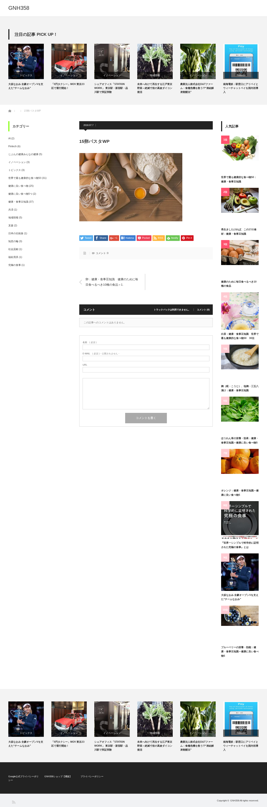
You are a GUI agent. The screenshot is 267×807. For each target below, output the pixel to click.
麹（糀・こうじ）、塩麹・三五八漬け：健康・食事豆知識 (240, 388)
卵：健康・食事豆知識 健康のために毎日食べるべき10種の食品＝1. (112, 282)
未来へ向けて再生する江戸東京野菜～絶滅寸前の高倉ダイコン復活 (154, 88)
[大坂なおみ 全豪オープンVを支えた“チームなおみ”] (240, 572)
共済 (10, 209)
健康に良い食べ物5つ (20, 193)
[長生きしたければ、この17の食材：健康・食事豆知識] (240, 206)
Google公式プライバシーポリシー (23, 778)
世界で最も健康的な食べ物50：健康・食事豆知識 (239, 179)
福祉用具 (13, 257)
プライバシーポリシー (92, 776)
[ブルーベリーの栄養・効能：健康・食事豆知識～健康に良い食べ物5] (240, 624)
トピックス (26, 75)
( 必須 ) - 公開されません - (101, 353)
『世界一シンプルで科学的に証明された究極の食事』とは (240, 544)
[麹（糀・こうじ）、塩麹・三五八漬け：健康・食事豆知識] (240, 363)
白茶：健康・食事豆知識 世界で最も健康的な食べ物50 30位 (240, 336)
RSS (13, 802)
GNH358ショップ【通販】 (58, 776)
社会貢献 (13, 249)
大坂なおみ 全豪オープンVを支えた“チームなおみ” (25, 86)
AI (9, 138)
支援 (10, 225)
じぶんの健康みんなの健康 (23, 154)
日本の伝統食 (15, 233)
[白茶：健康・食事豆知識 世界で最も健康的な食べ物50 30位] (240, 311)
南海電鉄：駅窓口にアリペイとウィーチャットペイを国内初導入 (240, 88)
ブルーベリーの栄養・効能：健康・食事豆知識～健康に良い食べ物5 (240, 651)
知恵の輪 (13, 241)
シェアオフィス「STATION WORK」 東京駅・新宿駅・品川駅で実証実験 (111, 88)
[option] (29, 67)
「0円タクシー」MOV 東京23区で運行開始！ (67, 86)
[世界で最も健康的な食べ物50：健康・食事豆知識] (240, 154)
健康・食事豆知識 (18, 201)
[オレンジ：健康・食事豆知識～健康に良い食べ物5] (240, 467)
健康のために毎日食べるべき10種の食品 (239, 283)
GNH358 (18, 8)
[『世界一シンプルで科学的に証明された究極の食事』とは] (240, 520)
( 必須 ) (90, 342)
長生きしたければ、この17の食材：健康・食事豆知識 (239, 231)
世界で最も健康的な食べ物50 (24, 178)
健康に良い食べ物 (18, 185)
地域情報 (155, 75)
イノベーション (69, 75)
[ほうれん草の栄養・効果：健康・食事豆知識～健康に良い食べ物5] (240, 415)
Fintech (241, 75)
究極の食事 (14, 265)
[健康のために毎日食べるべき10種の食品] (240, 259)
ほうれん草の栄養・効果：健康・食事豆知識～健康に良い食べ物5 (240, 440)
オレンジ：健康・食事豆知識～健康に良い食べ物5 (240, 492)
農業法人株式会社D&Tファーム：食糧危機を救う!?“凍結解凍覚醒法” (197, 88)
